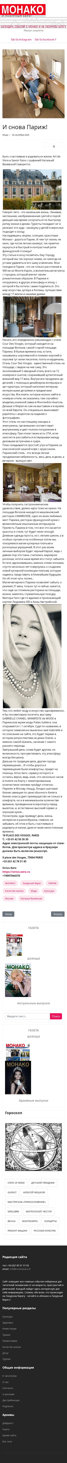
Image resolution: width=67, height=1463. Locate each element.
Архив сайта (9, 1435)
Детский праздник (43, 1182)
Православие (9, 1340)
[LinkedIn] (62, 144)
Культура (49, 890)
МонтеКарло (30, 1221)
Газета (6, 1429)
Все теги (7, 1441)
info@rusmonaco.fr (20, 1269)
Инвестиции (9, 1328)
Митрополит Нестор (39, 1211)
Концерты (50, 1221)
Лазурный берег (32, 883)
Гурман (6, 1334)
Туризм (6, 1359)
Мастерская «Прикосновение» (27, 1201)
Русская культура (45, 1230)
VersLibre (13, 1211)
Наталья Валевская (31, 898)
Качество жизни (14, 890)
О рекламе (8, 1394)
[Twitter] (54, 146)
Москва (9, 898)
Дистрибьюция (11, 1400)
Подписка (7, 1406)
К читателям (9, 1375)
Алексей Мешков (34, 1192)
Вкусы (11, 1221)
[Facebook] (46, 144)
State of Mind (16, 1182)
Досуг (5, 1352)
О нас (5, 1382)
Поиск (56, 1016)
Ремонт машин (17, 1230)
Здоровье (7, 1322)
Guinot (12, 1192)
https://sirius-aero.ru (16, 872)
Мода (5, 134)
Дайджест (7, 1423)
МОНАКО (10, 883)
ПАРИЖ (52, 883)
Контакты (7, 1388)
